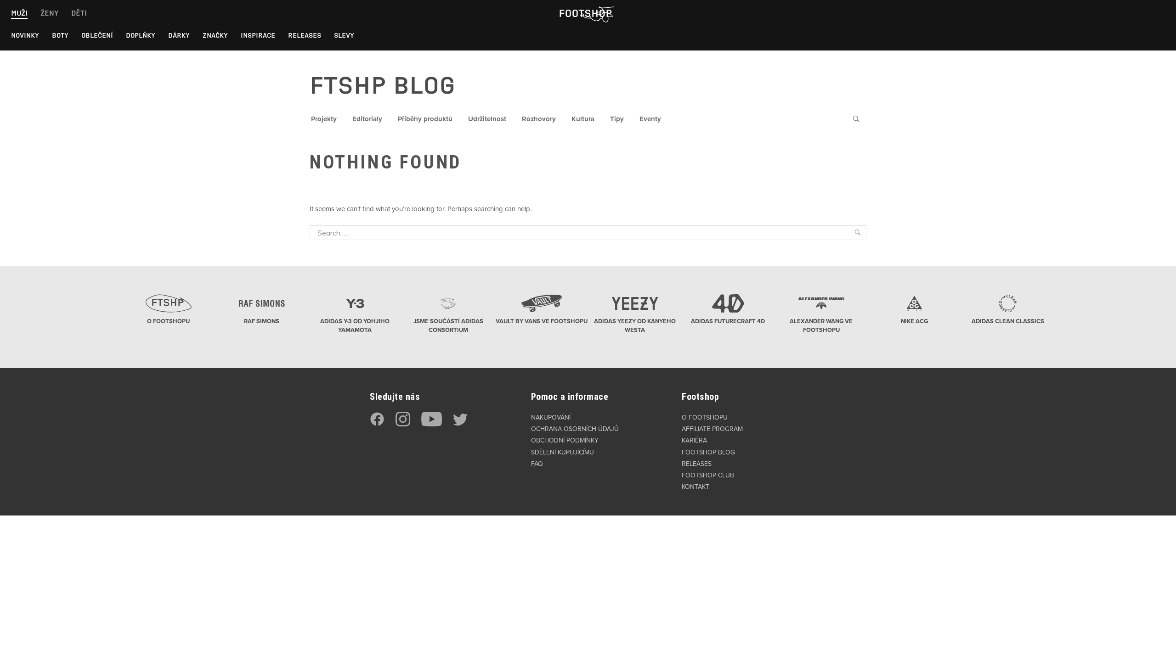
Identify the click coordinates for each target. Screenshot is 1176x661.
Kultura (582, 119)
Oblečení (97, 35)
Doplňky (140, 35)
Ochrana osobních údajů (575, 429)
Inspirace (258, 35)
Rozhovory (539, 119)
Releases (304, 35)
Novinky (25, 35)
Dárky (179, 35)
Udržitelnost (487, 119)
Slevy (344, 35)
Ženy (49, 13)
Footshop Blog (708, 452)
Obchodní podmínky (565, 440)
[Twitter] (460, 424)
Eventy (650, 119)
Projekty (324, 119)
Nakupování (551, 417)
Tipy (617, 119)
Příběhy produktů (425, 119)
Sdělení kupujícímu (562, 452)
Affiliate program (712, 429)
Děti (79, 13)
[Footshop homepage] (585, 13)
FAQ (537, 464)
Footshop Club (708, 475)
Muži (19, 13)
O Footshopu (705, 417)
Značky (215, 35)
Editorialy (367, 119)
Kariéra (694, 440)
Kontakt (695, 487)
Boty (60, 35)
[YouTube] (431, 424)
